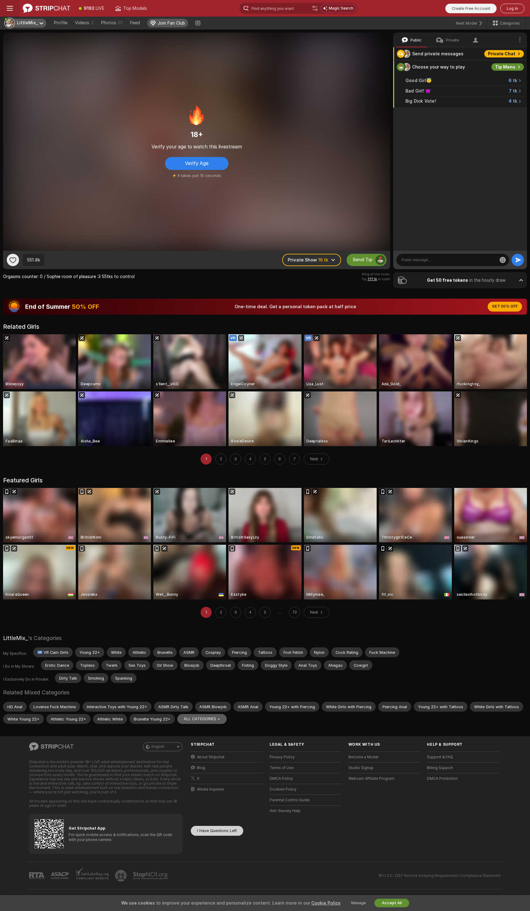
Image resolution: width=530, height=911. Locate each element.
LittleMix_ (15, 638)
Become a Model (363, 757)
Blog (201, 768)
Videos (84, 23)
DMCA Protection (442, 778)
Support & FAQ (440, 757)
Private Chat (501, 53)
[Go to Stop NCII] (151, 875)
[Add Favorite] (13, 260)
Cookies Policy (283, 789)
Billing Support (440, 768)
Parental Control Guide (289, 800)
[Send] (518, 260)
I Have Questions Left (217, 830)
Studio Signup (361, 768)
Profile (60, 23)
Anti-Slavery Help (285, 811)
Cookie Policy (325, 903)
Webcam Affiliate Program (371, 778)
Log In (512, 8)
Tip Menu (505, 67)
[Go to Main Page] (46, 8)
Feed (135, 23)
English (158, 746)
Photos (111, 23)
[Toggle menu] (10, 8)
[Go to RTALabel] (37, 876)
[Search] (315, 8)
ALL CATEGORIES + (202, 719)
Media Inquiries (210, 789)
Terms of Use (282, 768)
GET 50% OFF (505, 306)
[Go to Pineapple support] (121, 876)
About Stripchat (211, 757)
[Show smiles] (502, 260)
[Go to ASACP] (60, 875)
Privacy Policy (282, 757)
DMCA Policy (281, 778)
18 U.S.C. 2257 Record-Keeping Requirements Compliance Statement (439, 876)
